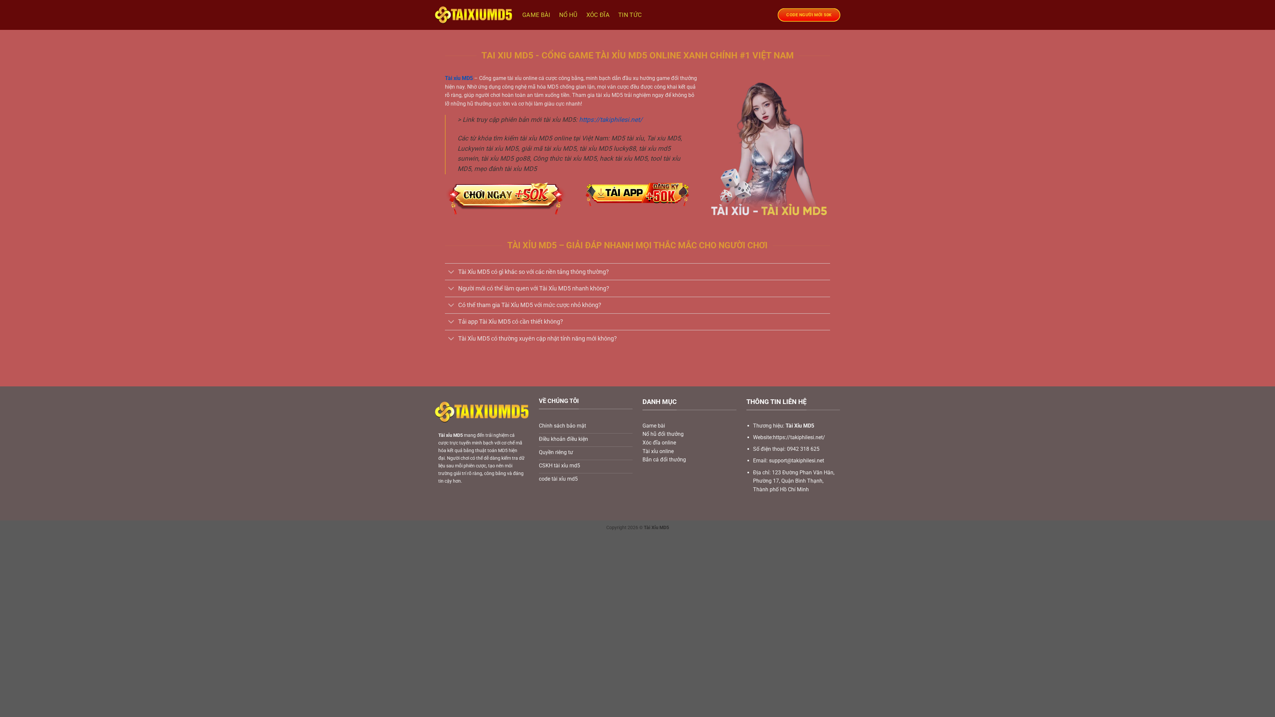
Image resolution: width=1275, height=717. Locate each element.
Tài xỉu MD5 (459, 78)
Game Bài (536, 15)
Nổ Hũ (568, 15)
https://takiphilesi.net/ (610, 119)
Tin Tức (630, 15)
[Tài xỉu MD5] (473, 15)
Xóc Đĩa (598, 15)
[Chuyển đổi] (451, 272)
